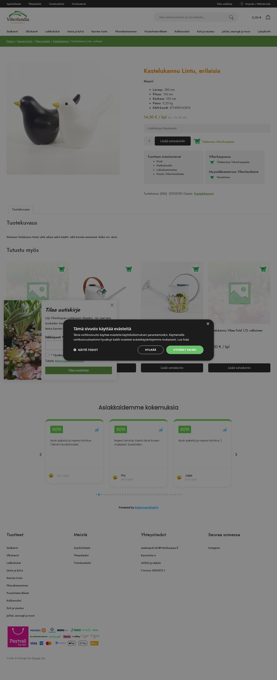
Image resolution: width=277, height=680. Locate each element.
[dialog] (138, 340)
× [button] (207, 323)
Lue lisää (183, 339)
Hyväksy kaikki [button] (184, 349)
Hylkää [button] (150, 349)
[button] (85, 349)
